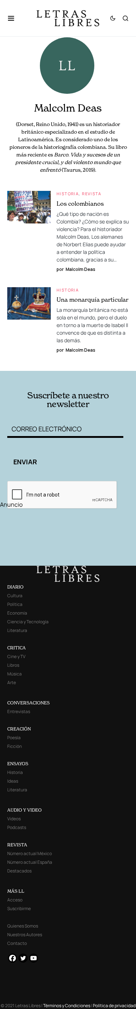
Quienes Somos (22, 926)
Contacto (17, 943)
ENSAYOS (17, 763)
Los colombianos (80, 203)
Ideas (12, 781)
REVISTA (17, 844)
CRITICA (16, 647)
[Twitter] (23, 958)
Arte (11, 682)
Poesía (14, 737)
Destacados (19, 871)
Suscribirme (19, 908)
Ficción (14, 746)
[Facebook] (12, 958)
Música (14, 674)
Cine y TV (16, 656)
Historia (68, 193)
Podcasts (16, 827)
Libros (13, 665)
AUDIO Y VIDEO (24, 810)
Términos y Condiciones (66, 1005)
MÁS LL (15, 891)
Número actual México (29, 853)
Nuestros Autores (24, 934)
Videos (14, 819)
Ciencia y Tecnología (28, 622)
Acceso (14, 900)
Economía (17, 613)
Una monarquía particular (92, 299)
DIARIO (15, 587)
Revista (92, 193)
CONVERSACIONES (28, 703)
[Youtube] (33, 958)
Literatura (17, 630)
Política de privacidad (114, 1005)
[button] (14, 18)
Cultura (14, 596)
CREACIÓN (19, 729)
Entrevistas (18, 711)
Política (14, 604)
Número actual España (29, 862)
